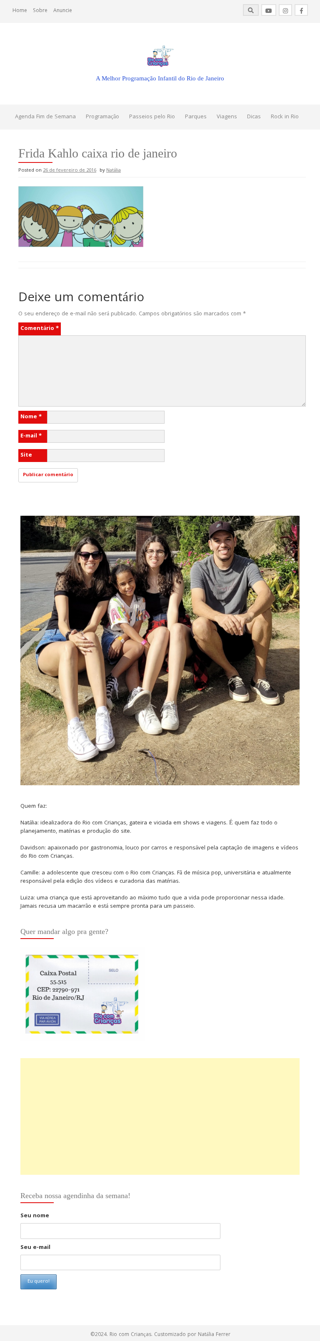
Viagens (227, 117)
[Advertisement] (160, 1116)
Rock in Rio (285, 117)
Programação (102, 117)
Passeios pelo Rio (152, 117)
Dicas (254, 117)
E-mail (31, 436)
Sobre (40, 11)
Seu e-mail (35, 1247)
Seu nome (34, 1216)
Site (26, 455)
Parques (196, 117)
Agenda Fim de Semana (45, 117)
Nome (31, 417)
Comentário (39, 328)
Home (19, 11)
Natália (113, 171)
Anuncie (62, 11)
